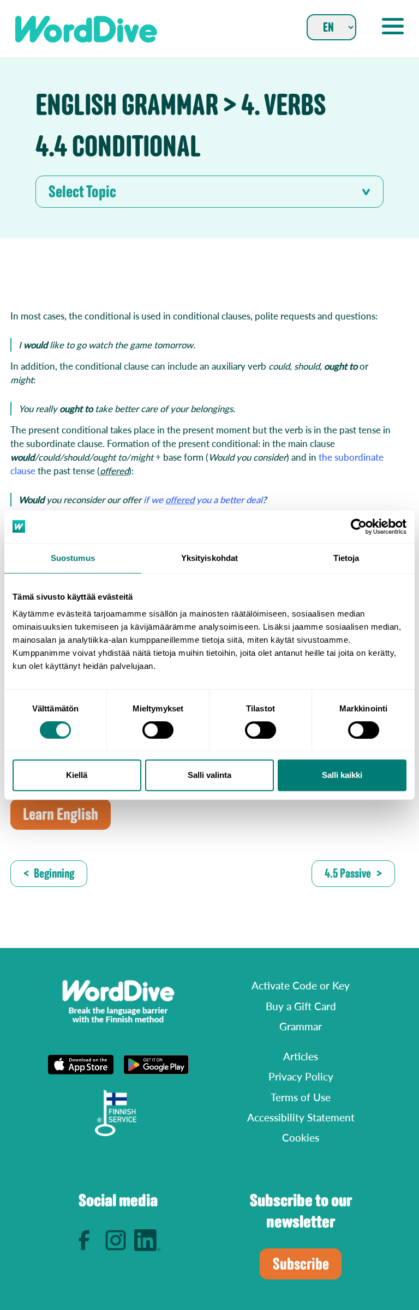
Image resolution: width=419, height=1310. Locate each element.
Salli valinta (209, 775)
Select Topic (82, 191)
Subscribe (301, 1264)
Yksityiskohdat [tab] (209, 558)
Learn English (60, 814)
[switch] (157, 730)
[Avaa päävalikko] (393, 26)
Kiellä (76, 775)
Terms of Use (301, 1097)
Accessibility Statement (301, 1117)
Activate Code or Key (301, 985)
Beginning (54, 874)
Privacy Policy (300, 1076)
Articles (300, 1056)
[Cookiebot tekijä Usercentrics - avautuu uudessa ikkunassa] (358, 526)
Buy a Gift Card (301, 1006)
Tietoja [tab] (346, 558)
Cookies (300, 1137)
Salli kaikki (342, 775)
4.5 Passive (348, 874)
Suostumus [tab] (73, 558)
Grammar (300, 1026)
